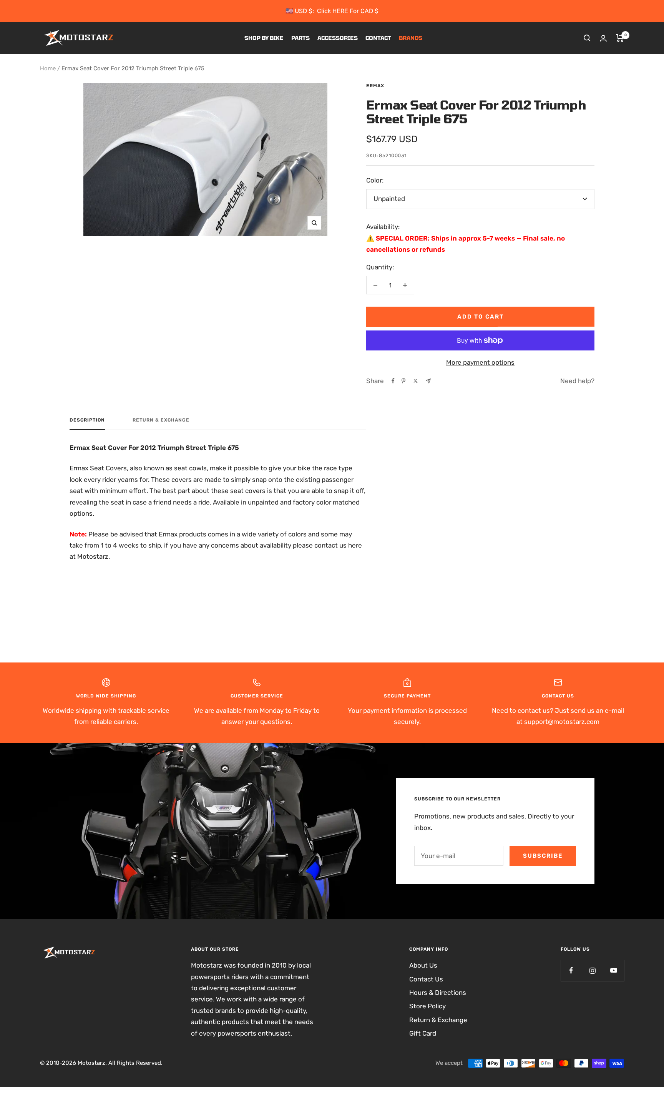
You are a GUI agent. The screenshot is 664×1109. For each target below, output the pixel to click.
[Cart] (620, 38)
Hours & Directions (437, 992)
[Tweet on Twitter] (415, 381)
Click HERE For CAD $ (347, 11)
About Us (423, 965)
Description (87, 420)
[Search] (587, 38)
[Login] (603, 38)
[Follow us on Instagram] (592, 970)
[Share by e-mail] (428, 381)
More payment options (480, 362)
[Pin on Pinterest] (403, 381)
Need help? (577, 381)
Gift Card (422, 1033)
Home (48, 68)
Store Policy (427, 1006)
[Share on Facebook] (393, 381)
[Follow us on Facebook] (571, 970)
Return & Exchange (161, 420)
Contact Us (426, 979)
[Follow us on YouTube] (613, 970)
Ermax (375, 85)
